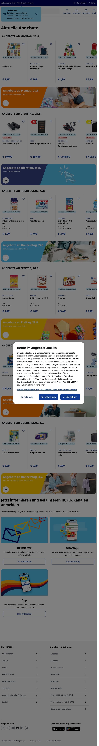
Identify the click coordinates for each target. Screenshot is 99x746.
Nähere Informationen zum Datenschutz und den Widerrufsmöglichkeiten (47, 389)
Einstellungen (27, 397)
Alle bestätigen (70, 397)
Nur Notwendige (48, 397)
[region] (48, 373)
